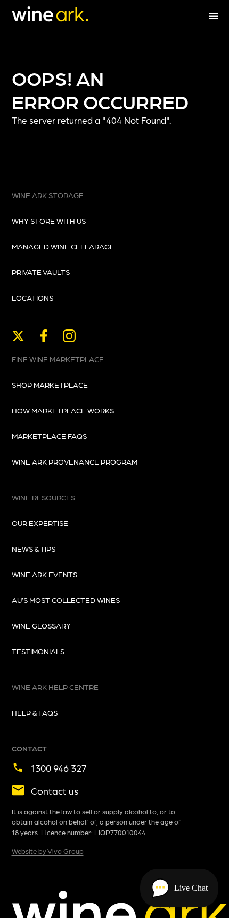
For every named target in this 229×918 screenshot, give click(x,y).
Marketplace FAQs (49, 436)
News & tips (33, 548)
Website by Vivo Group (48, 851)
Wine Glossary (41, 625)
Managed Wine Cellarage (63, 246)
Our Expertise (40, 523)
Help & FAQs (35, 712)
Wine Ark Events (44, 574)
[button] (179, 888)
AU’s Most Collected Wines (66, 600)
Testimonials (38, 651)
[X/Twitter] (18, 335)
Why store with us (49, 220)
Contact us (54, 790)
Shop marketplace (50, 384)
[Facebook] (43, 335)
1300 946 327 (59, 768)
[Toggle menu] (213, 16)
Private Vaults (41, 272)
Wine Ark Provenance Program (74, 461)
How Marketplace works (63, 410)
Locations (32, 297)
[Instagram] (69, 335)
